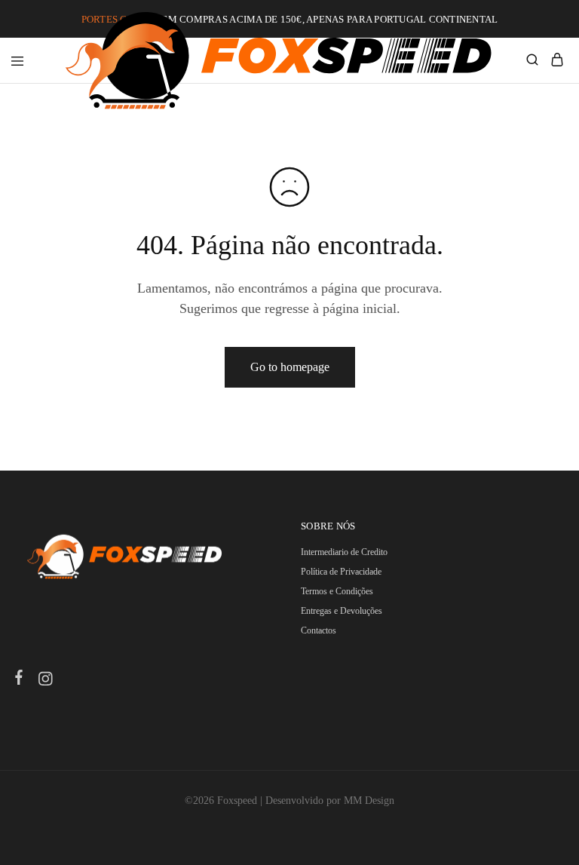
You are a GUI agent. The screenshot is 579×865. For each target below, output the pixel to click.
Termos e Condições (337, 591)
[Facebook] (19, 679)
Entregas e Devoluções (341, 611)
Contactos (318, 630)
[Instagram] (45, 681)
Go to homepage (289, 366)
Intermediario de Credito (344, 552)
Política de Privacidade (341, 571)
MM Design (369, 800)
